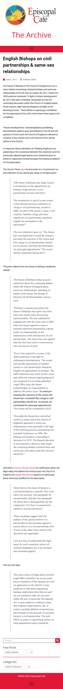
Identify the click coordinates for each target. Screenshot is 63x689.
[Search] (57, 640)
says (22, 169)
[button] (31, 48)
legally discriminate (24, 474)
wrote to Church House (24, 468)
